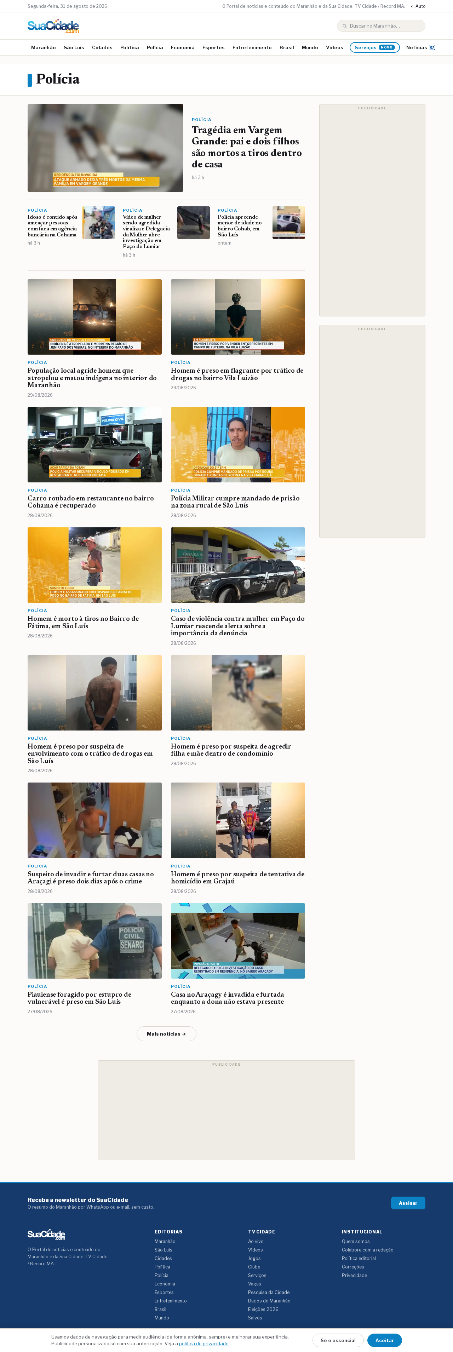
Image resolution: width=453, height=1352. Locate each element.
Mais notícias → (166, 1034)
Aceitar (384, 1340)
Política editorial (359, 1258)
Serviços (374, 47)
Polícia (155, 47)
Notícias (416, 47)
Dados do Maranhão (269, 1301)
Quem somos (356, 1241)
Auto (418, 6)
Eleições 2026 (263, 1309)
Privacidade (354, 1275)
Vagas (254, 1284)
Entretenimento (252, 47)
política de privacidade (204, 1343)
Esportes (213, 47)
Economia (183, 47)
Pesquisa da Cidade (268, 1292)
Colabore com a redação (368, 1250)
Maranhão (43, 47)
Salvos (255, 1318)
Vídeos (334, 47)
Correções (353, 1267)
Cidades (102, 47)
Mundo (310, 47)
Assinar (408, 1203)
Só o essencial (338, 1340)
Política (129, 47)
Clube (254, 1267)
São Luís (74, 47)
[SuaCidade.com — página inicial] (53, 26)
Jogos (254, 1258)
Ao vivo (256, 1241)
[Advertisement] (372, 210)
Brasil (287, 47)
